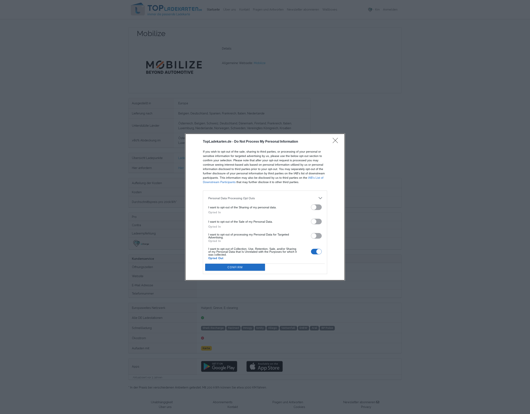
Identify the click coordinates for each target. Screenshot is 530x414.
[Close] (337, 142)
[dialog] (265, 207)
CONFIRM (235, 267)
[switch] (316, 207)
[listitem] (265, 198)
